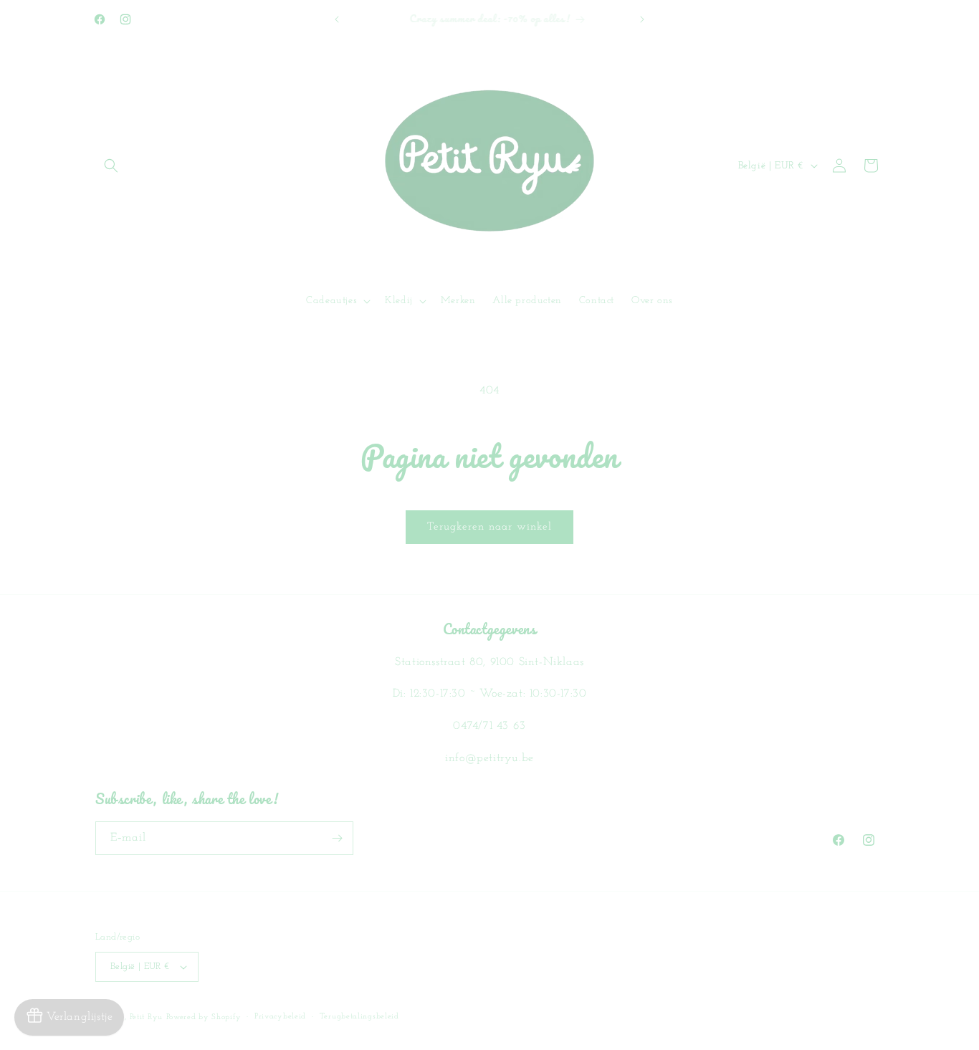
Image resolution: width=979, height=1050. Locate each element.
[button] (111, 165)
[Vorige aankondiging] (337, 19)
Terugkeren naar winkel (489, 527)
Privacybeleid (280, 1017)
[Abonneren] (337, 838)
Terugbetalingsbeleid (359, 1017)
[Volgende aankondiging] (642, 19)
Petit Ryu (146, 1017)
